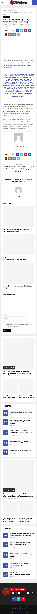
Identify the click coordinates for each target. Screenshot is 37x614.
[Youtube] (23, 599)
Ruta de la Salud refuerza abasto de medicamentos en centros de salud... (20, 451)
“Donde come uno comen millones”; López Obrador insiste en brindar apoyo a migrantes (18, 169)
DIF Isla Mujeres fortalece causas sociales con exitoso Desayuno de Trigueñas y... (22, 412)
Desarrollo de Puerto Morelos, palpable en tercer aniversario (9, 397)
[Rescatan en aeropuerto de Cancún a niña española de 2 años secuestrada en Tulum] (18, 353)
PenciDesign (22, 608)
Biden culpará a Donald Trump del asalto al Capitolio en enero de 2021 (17, 230)
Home (6, 612)
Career (23, 612)
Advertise (17, 612)
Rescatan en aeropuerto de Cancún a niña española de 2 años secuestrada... (18, 372)
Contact (28, 612)
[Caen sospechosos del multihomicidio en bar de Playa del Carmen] (26, 386)
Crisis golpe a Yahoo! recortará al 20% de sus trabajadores (17, 287)
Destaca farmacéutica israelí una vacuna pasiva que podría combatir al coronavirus (18, 259)
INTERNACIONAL (6, 16)
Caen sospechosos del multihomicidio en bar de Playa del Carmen (26, 397)
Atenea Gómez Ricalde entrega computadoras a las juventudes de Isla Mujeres (21, 432)
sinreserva (6, 24)
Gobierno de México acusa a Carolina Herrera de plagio (18, 180)
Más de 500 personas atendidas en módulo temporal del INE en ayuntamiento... (20, 421)
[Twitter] (18, 599)
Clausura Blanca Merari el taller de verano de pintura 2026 (20, 442)
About (11, 612)
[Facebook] (14, 599)
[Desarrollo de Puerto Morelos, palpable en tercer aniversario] (10, 386)
